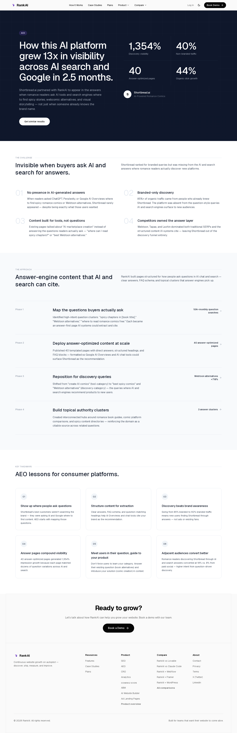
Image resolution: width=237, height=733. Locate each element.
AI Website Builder (130, 693)
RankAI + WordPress (167, 682)
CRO (123, 671)
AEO (123, 666)
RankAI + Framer (165, 677)
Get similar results (34, 121)
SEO (123, 660)
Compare (139, 5)
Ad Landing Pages (130, 698)
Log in (191, 5)
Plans (110, 5)
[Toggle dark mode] (199, 5)
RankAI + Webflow (166, 671)
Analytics (126, 677)
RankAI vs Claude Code (169, 666)
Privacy (197, 666)
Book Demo (213, 5)
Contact (197, 660)
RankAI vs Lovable (166, 660)
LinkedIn (197, 682)
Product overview (131, 704)
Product (122, 5)
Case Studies (95, 5)
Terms (196, 671)
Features (89, 660)
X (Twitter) (198, 677)
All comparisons (166, 687)
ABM (123, 687)
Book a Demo (116, 628)
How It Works (76, 5)
